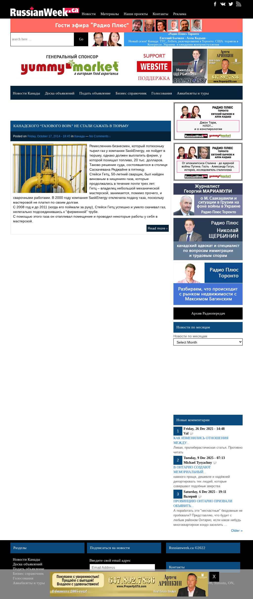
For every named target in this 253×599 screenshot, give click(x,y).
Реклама (179, 14)
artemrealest (225, 66)
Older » (237, 530)
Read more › (158, 228)
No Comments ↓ (100, 136)
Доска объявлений (59, 93)
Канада (79, 136)
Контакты (160, 14)
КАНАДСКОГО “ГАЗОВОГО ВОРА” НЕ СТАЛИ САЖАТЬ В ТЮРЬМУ (71, 126)
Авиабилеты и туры (193, 93)
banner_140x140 (154, 66)
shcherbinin (190, 66)
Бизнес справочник (131, 93)
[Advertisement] (208, 381)
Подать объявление (95, 93)
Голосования (161, 93)
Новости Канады (26, 93)
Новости (89, 14)
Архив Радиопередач (208, 313)
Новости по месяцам (190, 336)
